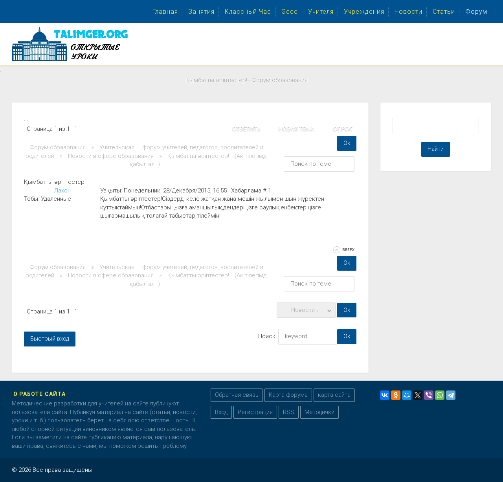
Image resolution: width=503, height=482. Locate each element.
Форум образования (58, 147)
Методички (319, 412)
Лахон (62, 190)
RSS (288, 412)
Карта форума (288, 394)
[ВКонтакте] (384, 395)
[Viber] (428, 395)
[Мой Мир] (406, 395)
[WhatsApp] (439, 395)
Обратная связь (237, 394)
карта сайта (334, 394)
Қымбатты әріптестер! (198, 155)
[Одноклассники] (395, 395)
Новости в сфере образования (111, 155)
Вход (221, 412)
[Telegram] (450, 395)
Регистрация (255, 412)
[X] (417, 395)
